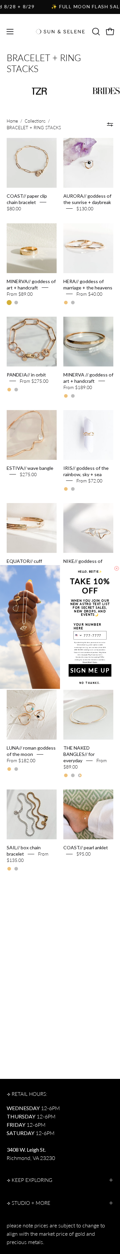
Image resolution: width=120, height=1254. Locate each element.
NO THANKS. (90, 682)
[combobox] (78, 635)
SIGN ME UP (90, 670)
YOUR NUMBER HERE (88, 626)
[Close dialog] (116, 568)
